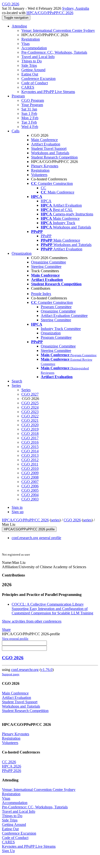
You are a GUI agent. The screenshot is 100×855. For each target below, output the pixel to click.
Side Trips (29, 65)
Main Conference (44, 140)
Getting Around (33, 70)
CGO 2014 (30, 451)
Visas (25, 44)
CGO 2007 (30, 482)
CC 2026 (9, 762)
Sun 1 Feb (29, 113)
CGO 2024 (30, 407)
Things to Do (31, 61)
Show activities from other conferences (31, 621)
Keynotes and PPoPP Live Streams (48, 92)
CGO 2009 (30, 473)
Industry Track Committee (61, 329)
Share (6, 629)
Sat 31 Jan (29, 109)
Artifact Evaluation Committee (64, 315)
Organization (22, 253)
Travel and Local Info (38, 57)
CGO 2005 (30, 490)
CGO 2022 (30, 416)
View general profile (15, 638)
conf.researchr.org (25, 670)
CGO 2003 (30, 499)
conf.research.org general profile (36, 538)
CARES (27, 87)
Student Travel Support (49, 148)
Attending (19, 26)
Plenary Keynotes (44, 166)
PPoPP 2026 (11, 771)
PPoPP (46, 236)
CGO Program (32, 100)
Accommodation (34, 48)
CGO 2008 (30, 477)
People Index (41, 294)
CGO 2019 (30, 429)
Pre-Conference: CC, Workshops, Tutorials (54, 52)
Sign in (17, 507)
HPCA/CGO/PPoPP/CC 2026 (49, 13)
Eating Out (29, 74)
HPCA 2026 (11, 766)
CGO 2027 (30, 394)
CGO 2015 (30, 447)
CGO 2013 (30, 455)
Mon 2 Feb (29, 118)
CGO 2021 (30, 420)
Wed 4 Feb (29, 127)
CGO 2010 (30, 468)
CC (43, 188)
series (55, 520)
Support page (10, 674)
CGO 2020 (30, 425)
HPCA (46, 201)
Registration (30, 39)
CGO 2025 (30, 403)
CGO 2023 (30, 412)
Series (26, 390)
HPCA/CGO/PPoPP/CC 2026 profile (29, 529)
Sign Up (8, 851)
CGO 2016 (30, 442)
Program (18, 96)
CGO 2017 (30, 438)
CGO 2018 (30, 434)
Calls (15, 131)
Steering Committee (46, 266)
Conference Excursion (38, 78)
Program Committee (56, 307)
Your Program (32, 105)
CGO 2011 (29, 464)
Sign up (18, 512)
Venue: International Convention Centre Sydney (58, 30)
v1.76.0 (46, 670)
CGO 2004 (30, 495)
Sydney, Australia (75, 8)
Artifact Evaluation (45, 144)
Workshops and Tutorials (50, 153)
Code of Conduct (34, 83)
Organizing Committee (48, 262)
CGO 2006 (30, 486)
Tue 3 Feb (29, 122)
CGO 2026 (72, 520)
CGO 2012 (30, 460)
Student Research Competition (54, 157)
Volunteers (39, 175)
